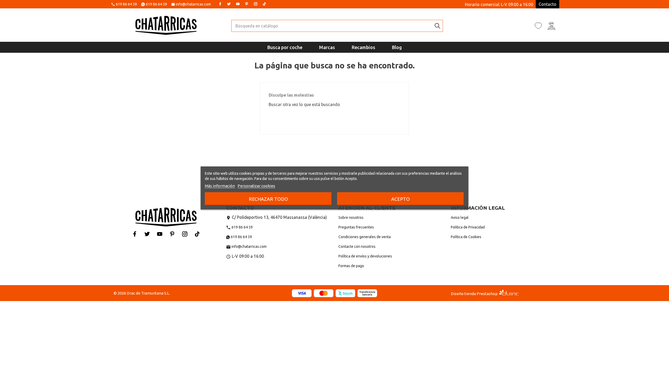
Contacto (547, 4)
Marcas (327, 47)
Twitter (229, 4)
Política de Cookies (466, 237)
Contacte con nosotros (357, 246)
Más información (220, 186)
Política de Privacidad (468, 227)
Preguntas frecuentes (356, 227)
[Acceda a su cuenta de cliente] (551, 26)
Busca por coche (284, 47)
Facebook (220, 4)
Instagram (255, 4)
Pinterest (246, 4)
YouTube (237, 4)
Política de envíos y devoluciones (365, 256)
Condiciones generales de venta (364, 237)
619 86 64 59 (126, 4)
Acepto (400, 199)
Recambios (363, 47)
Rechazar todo (268, 199)
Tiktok (264, 4)
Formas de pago (351, 266)
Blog (397, 47)
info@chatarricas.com (193, 4)
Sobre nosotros (351, 217)
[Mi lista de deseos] (538, 26)
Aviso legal (460, 217)
